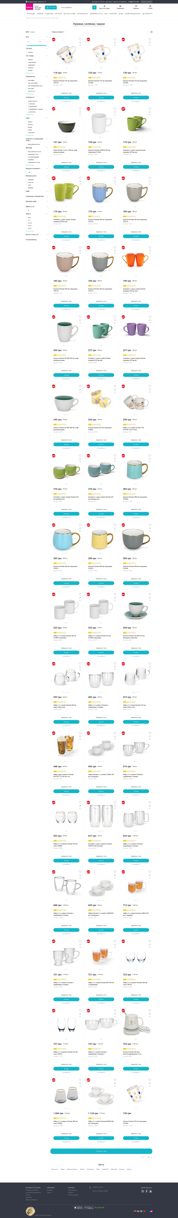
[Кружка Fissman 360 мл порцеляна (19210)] (101, 191)
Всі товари (52, 7)
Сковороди (49, 14)
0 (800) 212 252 (133, 2)
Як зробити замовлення (33, 1192)
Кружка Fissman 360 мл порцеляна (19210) (100, 220)
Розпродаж (31, 14)
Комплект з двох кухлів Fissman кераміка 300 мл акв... (99, 359)
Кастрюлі (58, 14)
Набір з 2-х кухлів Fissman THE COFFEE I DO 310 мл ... (133, 428)
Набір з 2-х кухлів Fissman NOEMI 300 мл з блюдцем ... (101, 1122)
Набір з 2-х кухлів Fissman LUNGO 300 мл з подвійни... (136, 914)
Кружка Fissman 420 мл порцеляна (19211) (100, 290)
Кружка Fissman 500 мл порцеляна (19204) (135, 567)
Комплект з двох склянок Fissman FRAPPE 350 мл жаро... (100, 845)
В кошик (66, 97)
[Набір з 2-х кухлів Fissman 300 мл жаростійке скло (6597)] (66, 677)
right (151, 13)
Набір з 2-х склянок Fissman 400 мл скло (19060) (65, 1122)
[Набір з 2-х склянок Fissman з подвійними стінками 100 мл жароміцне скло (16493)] (101, 677)
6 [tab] (68, 345)
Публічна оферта (73, 1195)
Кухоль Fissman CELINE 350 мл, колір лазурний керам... (66, 359)
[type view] (148, 32)
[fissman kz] (141, 1211)
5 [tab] (67, 345)
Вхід (100, 8)
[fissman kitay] (144, 1211)
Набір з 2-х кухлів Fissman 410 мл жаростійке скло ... (134, 706)
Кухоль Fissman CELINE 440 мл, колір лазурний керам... (66, 428)
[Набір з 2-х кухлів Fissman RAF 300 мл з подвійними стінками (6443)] (101, 954)
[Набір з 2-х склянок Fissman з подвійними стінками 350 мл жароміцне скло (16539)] (66, 885)
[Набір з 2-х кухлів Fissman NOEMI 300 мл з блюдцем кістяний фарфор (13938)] (101, 1093)
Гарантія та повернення (120, 1)
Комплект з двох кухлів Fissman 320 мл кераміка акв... (100, 498)
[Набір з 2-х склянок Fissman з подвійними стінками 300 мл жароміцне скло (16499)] (136, 816)
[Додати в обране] (80, 39)
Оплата (102, 1)
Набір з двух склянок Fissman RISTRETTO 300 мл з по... (63, 775)
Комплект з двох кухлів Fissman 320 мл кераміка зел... (66, 498)
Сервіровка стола (96, 14)
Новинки (40, 14)
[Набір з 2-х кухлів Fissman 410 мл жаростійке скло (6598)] (136, 677)
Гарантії (49, 1192)
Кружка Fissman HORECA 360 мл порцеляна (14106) (99, 151)
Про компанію (72, 1190)
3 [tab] (65, 345)
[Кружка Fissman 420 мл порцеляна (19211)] (101, 261)
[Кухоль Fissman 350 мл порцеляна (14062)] (101, 399)
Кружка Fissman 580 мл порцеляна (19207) (100, 567)
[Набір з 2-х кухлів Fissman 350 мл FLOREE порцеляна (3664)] (101, 607)
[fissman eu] (147, 1211)
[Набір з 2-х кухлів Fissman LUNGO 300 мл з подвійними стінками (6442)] (136, 885)
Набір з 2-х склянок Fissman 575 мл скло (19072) (65, 1053)
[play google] (89, 1208)
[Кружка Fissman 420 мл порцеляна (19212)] (66, 261)
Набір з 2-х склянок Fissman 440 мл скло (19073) (135, 983)
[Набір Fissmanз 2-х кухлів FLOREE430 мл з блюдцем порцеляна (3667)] (101, 885)
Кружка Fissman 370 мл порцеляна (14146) (100, 82)
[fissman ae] (134, 1211)
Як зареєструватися (32, 1190)
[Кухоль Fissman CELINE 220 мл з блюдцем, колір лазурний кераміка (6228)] (136, 607)
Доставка (109, 1)
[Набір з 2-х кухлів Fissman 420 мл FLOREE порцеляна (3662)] (66, 607)
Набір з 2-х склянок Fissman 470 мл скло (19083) (65, 845)
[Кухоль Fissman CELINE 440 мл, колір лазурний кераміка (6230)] (66, 399)
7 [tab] (68, 692)
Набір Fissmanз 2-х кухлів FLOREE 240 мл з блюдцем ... (101, 775)
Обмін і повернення (32, 1199)
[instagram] (142, 1191)
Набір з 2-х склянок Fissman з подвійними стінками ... (98, 706)
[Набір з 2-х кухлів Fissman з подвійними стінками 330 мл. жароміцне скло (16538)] (101, 1024)
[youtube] (150, 1191)
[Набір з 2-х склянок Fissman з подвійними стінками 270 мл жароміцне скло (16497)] (66, 954)
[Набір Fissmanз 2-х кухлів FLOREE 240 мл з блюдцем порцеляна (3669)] (101, 746)
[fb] (146, 1191)
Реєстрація (106, 8)
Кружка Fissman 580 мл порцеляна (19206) (135, 498)
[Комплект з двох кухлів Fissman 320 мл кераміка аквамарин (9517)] (101, 469)
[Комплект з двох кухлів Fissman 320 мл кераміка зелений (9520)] (66, 469)
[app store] (78, 1208)
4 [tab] (66, 345)
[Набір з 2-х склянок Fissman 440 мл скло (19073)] (136, 954)
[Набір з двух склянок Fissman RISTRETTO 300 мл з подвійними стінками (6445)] (66, 746)
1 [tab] (100, 137)
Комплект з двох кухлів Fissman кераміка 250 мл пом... (134, 290)
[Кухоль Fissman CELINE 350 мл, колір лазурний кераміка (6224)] (66, 330)
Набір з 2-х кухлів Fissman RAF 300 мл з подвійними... (101, 983)
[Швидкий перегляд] (80, 45)
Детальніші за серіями (104, 32)
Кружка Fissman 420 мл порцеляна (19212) (65, 290)
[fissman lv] (137, 1211)
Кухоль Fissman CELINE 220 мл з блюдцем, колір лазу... (134, 636)
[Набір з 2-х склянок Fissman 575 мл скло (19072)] (66, 1024)
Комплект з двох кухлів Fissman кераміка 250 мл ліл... (134, 359)
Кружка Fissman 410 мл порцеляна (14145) (135, 82)
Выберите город (32, 1)
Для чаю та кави (69, 14)
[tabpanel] (66, 52)
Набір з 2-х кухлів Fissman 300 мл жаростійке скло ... (64, 706)
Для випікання (82, 14)
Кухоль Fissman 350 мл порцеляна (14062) (100, 428)
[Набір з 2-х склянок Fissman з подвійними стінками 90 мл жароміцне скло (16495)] (136, 746)
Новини (70, 1192)
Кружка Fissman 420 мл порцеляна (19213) (135, 220)
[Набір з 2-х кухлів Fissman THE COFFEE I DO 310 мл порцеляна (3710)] (136, 399)
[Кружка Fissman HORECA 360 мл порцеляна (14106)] (101, 122)
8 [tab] (69, 692)
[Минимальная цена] (31, 41)
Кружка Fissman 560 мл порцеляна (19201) (65, 567)
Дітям (121, 14)
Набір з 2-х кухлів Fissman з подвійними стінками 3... (97, 1053)
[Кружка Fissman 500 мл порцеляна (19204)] (136, 538)
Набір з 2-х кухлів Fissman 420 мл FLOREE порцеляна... (64, 636)
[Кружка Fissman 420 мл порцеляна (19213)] (136, 191)
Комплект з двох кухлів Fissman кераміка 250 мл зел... (134, 151)
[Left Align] (94, 7)
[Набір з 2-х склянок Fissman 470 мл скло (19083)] (66, 816)
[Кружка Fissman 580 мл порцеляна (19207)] (101, 538)
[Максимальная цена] (42, 41)
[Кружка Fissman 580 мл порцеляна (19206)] (136, 469)
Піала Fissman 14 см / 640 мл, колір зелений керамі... (65, 151)
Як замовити (95, 1)
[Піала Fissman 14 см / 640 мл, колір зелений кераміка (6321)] (66, 122)
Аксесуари (113, 14)
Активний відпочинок (132, 14)
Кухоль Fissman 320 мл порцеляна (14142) (134, 1122)
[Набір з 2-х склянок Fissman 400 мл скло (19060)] (66, 1093)
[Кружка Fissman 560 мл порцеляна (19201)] (66, 538)
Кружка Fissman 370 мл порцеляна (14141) (65, 82)
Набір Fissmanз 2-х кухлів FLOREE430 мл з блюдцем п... (100, 914)
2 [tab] (101, 137)
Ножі (106, 14)
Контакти (50, 1190)
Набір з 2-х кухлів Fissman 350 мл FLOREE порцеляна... (99, 636)
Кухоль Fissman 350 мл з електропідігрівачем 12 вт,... (132, 1053)
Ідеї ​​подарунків (147, 14)
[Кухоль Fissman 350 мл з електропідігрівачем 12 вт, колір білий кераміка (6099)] (136, 1024)
